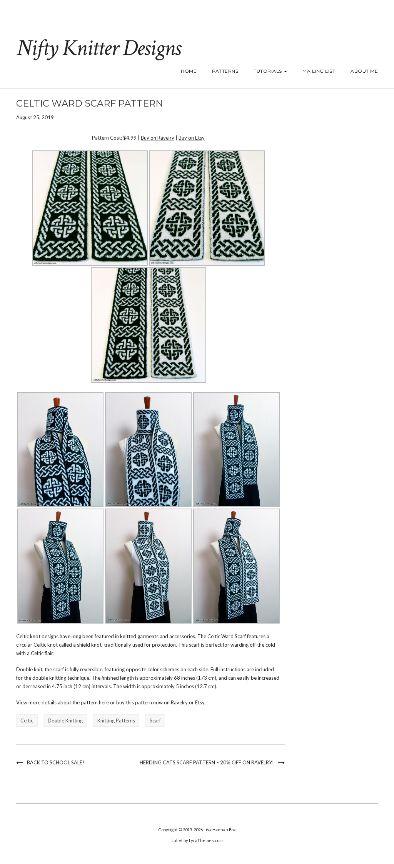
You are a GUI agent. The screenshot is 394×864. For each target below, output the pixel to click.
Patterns (225, 71)
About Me (364, 71)
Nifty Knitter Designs (98, 48)
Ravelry (179, 702)
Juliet (177, 840)
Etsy (199, 702)
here (104, 702)
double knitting (65, 720)
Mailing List (318, 71)
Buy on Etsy (192, 138)
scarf (155, 720)
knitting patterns (116, 720)
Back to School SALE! (55, 762)
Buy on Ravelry (157, 138)
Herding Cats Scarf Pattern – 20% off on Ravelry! (207, 762)
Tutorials (268, 71)
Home (189, 71)
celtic (26, 720)
